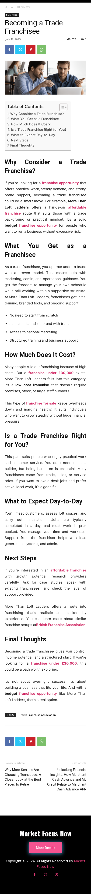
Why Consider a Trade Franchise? (37, 114)
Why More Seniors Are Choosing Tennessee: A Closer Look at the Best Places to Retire (23, 777)
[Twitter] (20, 49)
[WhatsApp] (41, 49)
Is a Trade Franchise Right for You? (38, 129)
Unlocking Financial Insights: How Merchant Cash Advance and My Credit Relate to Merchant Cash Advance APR (66, 779)
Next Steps (19, 140)
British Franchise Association (60, 625)
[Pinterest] (30, 49)
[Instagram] (45, 874)
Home (9, 7)
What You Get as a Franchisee (35, 119)
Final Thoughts (22, 145)
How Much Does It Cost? (30, 124)
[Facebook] (9, 49)
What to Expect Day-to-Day (33, 135)
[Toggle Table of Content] (61, 107)
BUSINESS (23, 7)
